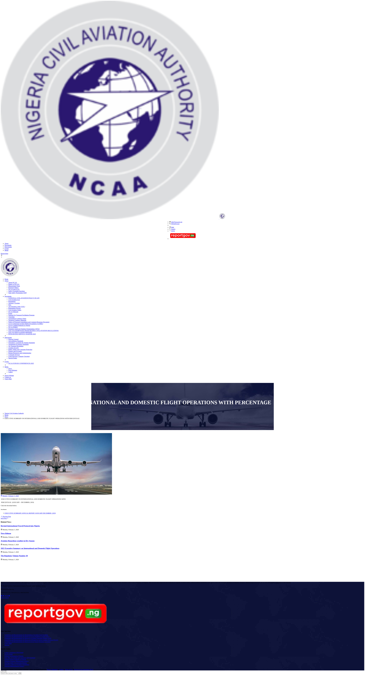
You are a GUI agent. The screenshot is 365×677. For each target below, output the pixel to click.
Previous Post (6, 516)
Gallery (10, 372)
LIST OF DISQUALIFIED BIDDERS (20, 332)
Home (6, 279)
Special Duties (12, 358)
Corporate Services (14, 354)
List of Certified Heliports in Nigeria (19, 325)
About (6, 243)
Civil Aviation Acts (14, 300)
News (10, 368)
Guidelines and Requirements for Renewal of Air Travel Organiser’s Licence (28, 642)
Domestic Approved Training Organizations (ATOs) (24, 329)
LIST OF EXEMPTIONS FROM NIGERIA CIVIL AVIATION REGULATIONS (33, 330)
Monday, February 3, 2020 (10, 496)
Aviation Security (13, 348)
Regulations (11, 301)
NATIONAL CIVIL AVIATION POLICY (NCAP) (23, 298)
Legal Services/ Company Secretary (19, 356)
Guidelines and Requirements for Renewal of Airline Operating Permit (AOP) (28, 638)
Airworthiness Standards (15, 341)
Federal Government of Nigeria (14, 656)
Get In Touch (5, 597)
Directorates (8, 247)
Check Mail (8, 379)
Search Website (9, 375)
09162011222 (175, 224)
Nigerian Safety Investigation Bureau (16, 663)
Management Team (14, 286)
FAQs (173, 231)
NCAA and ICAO (13, 289)
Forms (10, 313)
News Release (6, 533)
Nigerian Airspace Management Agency (17, 661)
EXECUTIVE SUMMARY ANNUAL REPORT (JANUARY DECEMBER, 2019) (30, 513)
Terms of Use (69, 669)
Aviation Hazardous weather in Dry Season (18, 541)
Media (6, 250)
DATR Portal (9, 654)
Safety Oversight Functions (16, 291)
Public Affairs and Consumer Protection (20, 349)
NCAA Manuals (13, 312)
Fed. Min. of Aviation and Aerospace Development (20, 658)
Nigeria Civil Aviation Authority (14, 413)
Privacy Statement (52, 669)
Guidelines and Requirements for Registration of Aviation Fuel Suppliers (26, 635)
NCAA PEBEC (13, 327)
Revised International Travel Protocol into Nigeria (20, 526)
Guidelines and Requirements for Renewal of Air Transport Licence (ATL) (27, 636)
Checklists (11, 317)
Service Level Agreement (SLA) (83, 669)
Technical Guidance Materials (17, 320)
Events (7, 248)
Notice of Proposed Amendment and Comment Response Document (28, 322)
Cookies (61, 669)
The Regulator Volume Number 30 (14, 556)
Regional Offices (13, 287)
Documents (8, 245)
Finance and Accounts (15, 351)
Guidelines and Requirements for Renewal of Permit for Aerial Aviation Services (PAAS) (31, 640)
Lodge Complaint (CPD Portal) (14, 652)
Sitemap (7, 645)
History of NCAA (13, 284)
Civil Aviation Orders (14, 310)
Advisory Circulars (14, 303)
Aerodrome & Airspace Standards (18, 344)
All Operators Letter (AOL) (16, 306)
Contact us (8, 377)
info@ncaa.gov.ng (176, 222)
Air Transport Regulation (15, 346)
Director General (13, 339)
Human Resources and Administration (19, 353)
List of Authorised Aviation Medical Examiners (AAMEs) (25, 324)
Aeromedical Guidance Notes (17, 318)
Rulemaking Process (14, 308)
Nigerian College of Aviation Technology (17, 664)
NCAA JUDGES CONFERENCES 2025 (21, 363)
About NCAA (12, 282)
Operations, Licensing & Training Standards (21, 342)
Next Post (4, 518)
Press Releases (12, 370)
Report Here (4, 253)
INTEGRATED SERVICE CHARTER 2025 (22, 334)
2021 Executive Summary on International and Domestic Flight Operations (30, 548)
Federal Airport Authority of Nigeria (15, 659)
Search (173, 229)
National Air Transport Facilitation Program (21, 315)
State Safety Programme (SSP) (17, 293)
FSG (9, 305)
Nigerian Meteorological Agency (14, 666)
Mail (172, 227)
